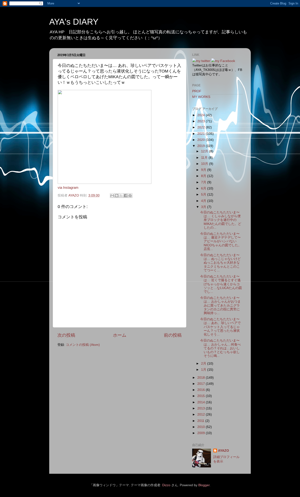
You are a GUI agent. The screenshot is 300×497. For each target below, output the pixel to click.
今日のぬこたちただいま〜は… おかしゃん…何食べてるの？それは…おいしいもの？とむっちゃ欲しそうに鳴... (220, 348)
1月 (204, 369)
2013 (201, 408)
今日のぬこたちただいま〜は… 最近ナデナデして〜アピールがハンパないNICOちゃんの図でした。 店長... (220, 241)
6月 (204, 188)
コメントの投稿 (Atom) (83, 345)
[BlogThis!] (116, 195)
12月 (205, 151)
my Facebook (225, 61)
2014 (201, 402)
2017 (201, 383)
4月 (204, 201)
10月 (205, 164)
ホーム (119, 335)
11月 (205, 157)
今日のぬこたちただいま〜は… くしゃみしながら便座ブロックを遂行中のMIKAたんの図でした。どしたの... (220, 220)
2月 (204, 363)
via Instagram (68, 187)
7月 (204, 182)
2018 (201, 377)
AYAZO (223, 450)
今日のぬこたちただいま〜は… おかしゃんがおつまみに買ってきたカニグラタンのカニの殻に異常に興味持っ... (220, 305)
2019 (201, 146)
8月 (204, 176)
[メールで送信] (112, 195)
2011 (201, 421)
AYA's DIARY (73, 22)
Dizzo (166, 485)
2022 (201, 127)
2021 (201, 133)
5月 (204, 194)
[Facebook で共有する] (125, 195)
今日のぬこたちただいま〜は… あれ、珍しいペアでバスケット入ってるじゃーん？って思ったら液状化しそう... (220, 326)
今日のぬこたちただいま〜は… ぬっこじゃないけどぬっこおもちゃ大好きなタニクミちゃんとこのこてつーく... (220, 262)
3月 (204, 207)
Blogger (204, 485)
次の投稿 (66, 335)
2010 (201, 427)
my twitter (203, 61)
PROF (196, 91)
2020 (201, 140)
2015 (201, 396)
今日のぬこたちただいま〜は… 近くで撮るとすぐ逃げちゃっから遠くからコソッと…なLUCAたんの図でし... (221, 284)
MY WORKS (201, 97)
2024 (201, 115)
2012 (201, 414)
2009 (201, 433)
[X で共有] (121, 195)
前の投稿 (173, 335)
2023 (201, 121)
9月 (204, 170)
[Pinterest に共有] (130, 195)
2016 (201, 390)
